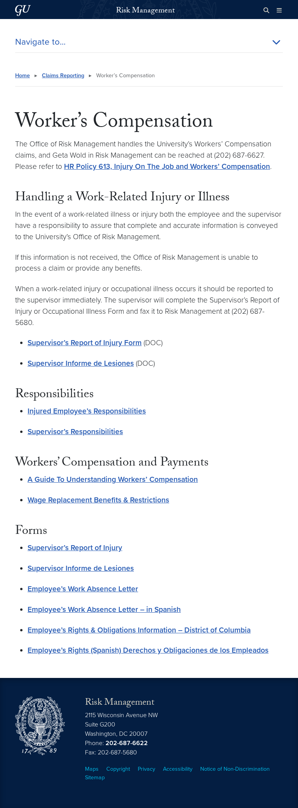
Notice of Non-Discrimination (235, 769)
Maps (92, 769)
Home (22, 75)
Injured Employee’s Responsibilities (87, 411)
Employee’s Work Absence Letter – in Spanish (104, 609)
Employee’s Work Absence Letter (83, 588)
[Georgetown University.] (23, 10)
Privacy (146, 769)
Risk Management (145, 11)
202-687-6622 (127, 743)
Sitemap (95, 777)
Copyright (118, 769)
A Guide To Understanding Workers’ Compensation (113, 479)
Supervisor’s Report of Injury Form (85, 342)
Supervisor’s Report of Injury (75, 547)
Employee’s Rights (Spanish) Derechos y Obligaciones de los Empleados (148, 650)
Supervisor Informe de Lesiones (81, 363)
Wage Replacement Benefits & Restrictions (98, 499)
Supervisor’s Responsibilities (75, 431)
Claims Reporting (63, 75)
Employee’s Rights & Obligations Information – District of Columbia (139, 630)
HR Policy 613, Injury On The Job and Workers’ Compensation (167, 166)
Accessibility (177, 769)
